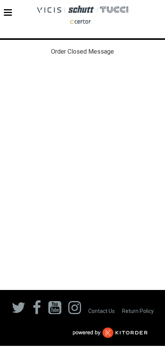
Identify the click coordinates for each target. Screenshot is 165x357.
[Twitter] (18, 310)
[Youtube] (54, 310)
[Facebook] (37, 310)
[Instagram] (74, 310)
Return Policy (138, 311)
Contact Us (101, 311)
